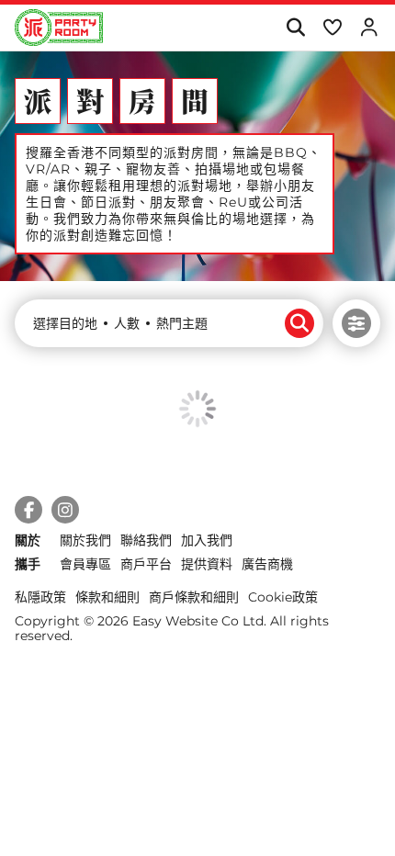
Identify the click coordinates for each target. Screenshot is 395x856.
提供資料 (206, 564)
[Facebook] (28, 510)
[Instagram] (65, 510)
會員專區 (85, 564)
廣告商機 (267, 564)
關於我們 (85, 540)
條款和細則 (107, 597)
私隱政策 (40, 597)
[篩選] (356, 323)
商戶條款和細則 (194, 597)
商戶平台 (146, 564)
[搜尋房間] (295, 27)
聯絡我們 (146, 540)
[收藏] (332, 27)
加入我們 (206, 540)
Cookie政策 (283, 597)
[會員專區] (368, 27)
